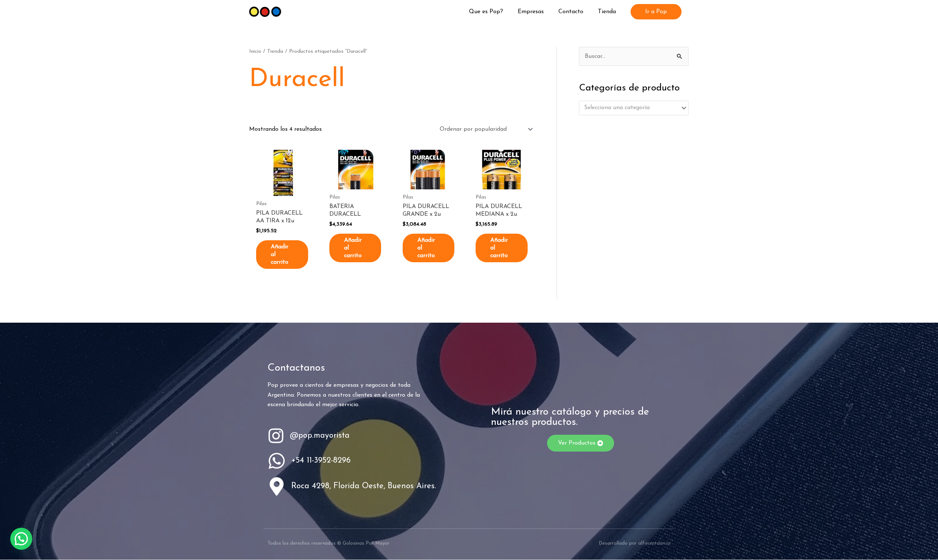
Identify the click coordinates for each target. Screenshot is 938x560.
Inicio (255, 51)
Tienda (275, 51)
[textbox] (630, 108)
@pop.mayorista (320, 435)
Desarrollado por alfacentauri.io (635, 543)
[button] (656, 11)
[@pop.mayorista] (275, 435)
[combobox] (633, 108)
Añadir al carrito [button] (279, 254)
